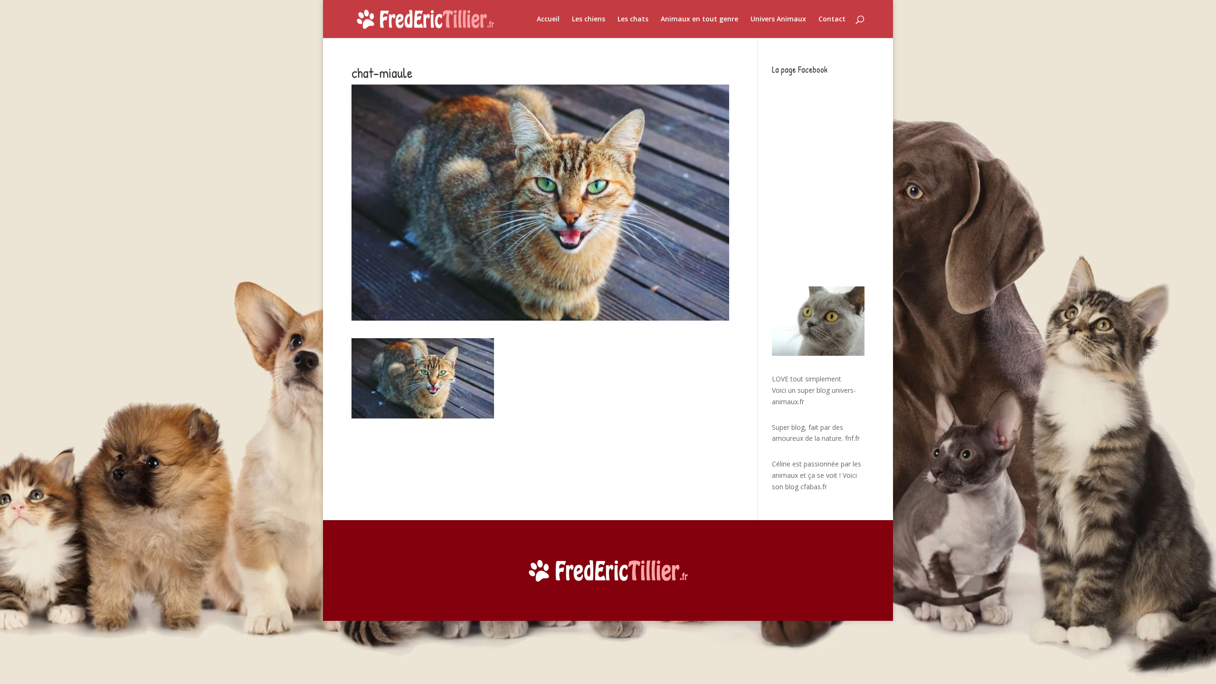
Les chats (633, 19)
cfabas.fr (813, 486)
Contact (832, 19)
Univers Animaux (778, 19)
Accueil (548, 19)
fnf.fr (852, 438)
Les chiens (588, 19)
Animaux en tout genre (699, 19)
